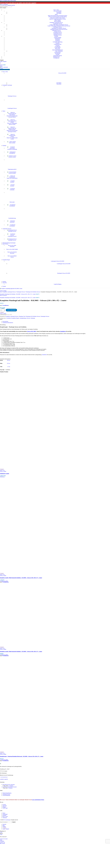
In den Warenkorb (11, 310)
